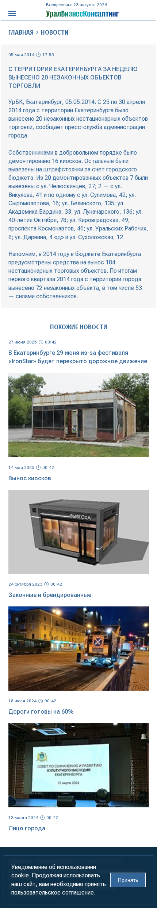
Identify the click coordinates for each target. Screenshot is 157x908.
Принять (128, 880)
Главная (21, 32)
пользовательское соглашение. (53, 892)
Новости (55, 32)
